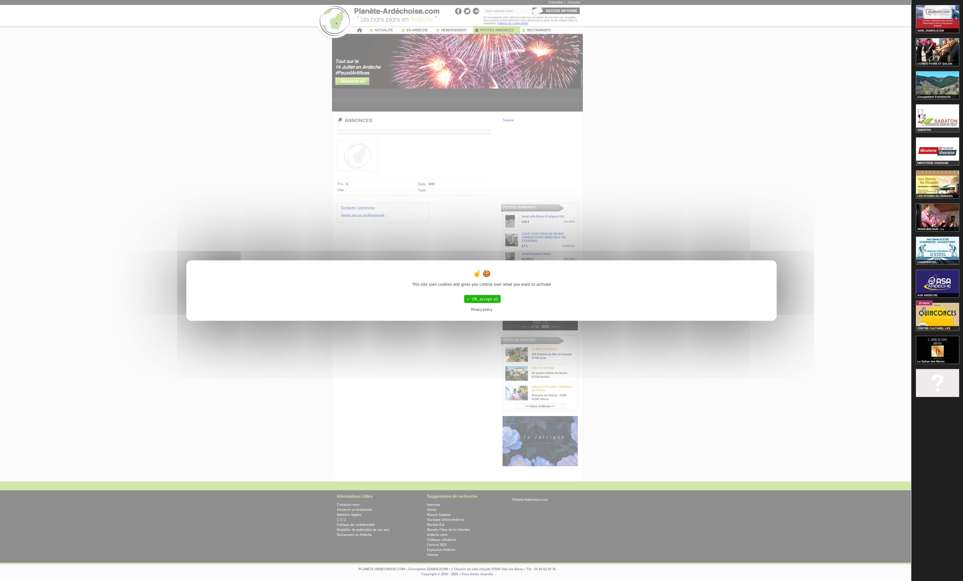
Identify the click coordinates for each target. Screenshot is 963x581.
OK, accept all (484, 299)
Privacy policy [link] (481, 309)
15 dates (924, 303)
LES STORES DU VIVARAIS (935, 196)
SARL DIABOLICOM (930, 30)
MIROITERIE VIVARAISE (932, 162)
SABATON (924, 129)
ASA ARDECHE (927, 295)
